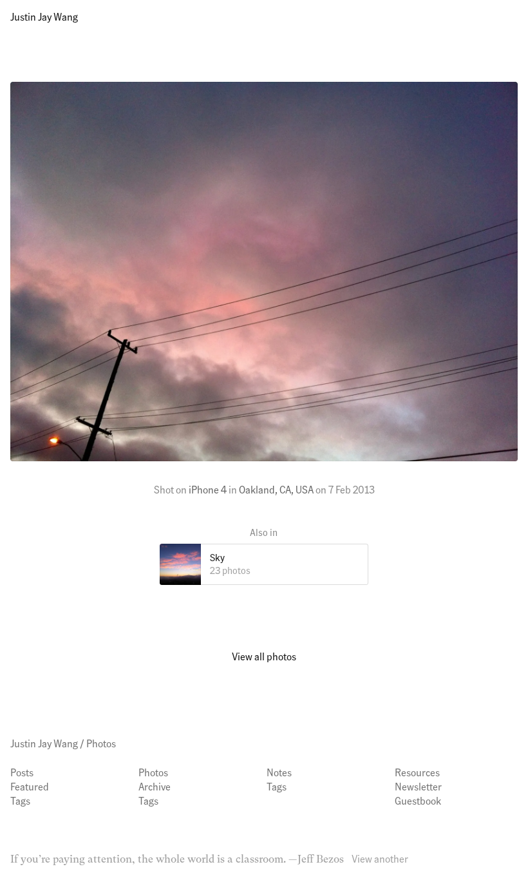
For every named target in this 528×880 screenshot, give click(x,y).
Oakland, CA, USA (276, 489)
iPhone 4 (208, 489)
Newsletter (418, 786)
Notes (279, 772)
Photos (101, 743)
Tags (20, 800)
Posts (21, 772)
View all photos (264, 656)
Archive (154, 786)
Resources (417, 772)
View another (380, 858)
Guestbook (418, 800)
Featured (29, 786)
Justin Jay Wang (44, 16)
